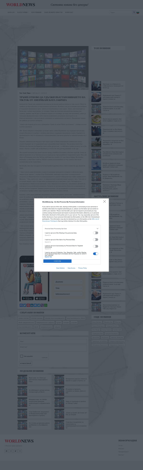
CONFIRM (57, 261)
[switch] (95, 233)
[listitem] (71, 229)
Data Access (71, 268)
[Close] (105, 202)
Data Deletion (60, 268)
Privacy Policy (82, 268)
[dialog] (71, 235)
